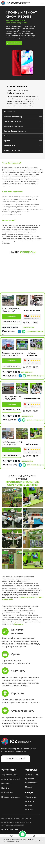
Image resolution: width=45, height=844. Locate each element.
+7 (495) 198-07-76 (11, 416)
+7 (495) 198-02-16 (11, 461)
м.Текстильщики (31, 311)
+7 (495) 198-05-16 (11, 372)
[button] (22, 834)
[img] (8, 300)
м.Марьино (32, 444)
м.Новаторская (32, 399)
